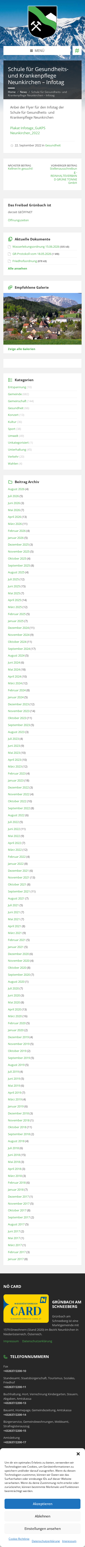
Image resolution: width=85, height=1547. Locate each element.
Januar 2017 (16, 1259)
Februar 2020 (17, 1023)
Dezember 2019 (18, 1037)
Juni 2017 (14, 1231)
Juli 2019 (13, 1072)
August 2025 (16, 572)
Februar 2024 (17, 690)
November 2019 (18, 1044)
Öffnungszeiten (18, 220)
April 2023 (14, 760)
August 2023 (16, 732)
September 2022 (19, 808)
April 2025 (14, 600)
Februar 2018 (17, 1182)
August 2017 (16, 1224)
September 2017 (19, 1217)
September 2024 (19, 649)
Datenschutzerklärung (46, 1541)
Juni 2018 (14, 1155)
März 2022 (15, 850)
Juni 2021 (14, 912)
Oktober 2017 (17, 1210)
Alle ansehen (17, 268)
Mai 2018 (14, 1162)
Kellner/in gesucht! (20, 168)
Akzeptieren (42, 1503)
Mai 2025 (14, 593)
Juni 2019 (14, 1079)
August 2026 (16, 489)
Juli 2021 (13, 905)
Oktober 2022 (17, 801)
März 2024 (15, 683)
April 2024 (14, 676)
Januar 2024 (16, 697)
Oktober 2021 (17, 884)
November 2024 (18, 635)
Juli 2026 (13, 496)
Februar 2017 (17, 1252)
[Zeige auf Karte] (77, 50)
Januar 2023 (16, 780)
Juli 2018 (13, 1148)
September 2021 (19, 891)
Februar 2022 (17, 857)
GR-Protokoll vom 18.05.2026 (31, 254)
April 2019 (14, 1093)
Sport (11, 429)
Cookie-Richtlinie (19, 1539)
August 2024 (16, 655)
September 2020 (19, 975)
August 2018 (16, 1141)
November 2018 (18, 1120)
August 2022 (16, 815)
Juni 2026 (14, 503)
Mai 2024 (14, 669)
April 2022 (14, 843)
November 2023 (18, 711)
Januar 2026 (16, 538)
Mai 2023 (14, 753)
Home (12, 92)
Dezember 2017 (18, 1196)
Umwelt (13, 436)
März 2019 (15, 1099)
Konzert (13, 415)
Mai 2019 (14, 1086)
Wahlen (13, 463)
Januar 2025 (16, 621)
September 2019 (19, 1058)
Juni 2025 (14, 586)
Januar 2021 (16, 947)
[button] (78, 1454)
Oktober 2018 (17, 1127)
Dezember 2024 (18, 628)
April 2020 (14, 1009)
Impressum (69, 1541)
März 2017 (15, 1245)
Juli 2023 (13, 739)
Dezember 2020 (18, 954)
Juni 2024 (14, 662)
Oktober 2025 (17, 558)
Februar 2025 (17, 614)
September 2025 (19, 565)
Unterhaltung (17, 449)
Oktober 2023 (17, 718)
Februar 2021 (17, 940)
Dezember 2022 (18, 787)
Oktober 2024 (17, 642)
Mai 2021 (14, 919)
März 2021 (15, 933)
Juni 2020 (14, 995)
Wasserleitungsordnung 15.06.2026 (35, 246)
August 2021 (16, 898)
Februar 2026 (17, 531)
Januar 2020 (16, 1030)
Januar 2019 (16, 1106)
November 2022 (18, 794)
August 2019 (16, 1065)
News (23, 92)
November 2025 (18, 551)
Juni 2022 (14, 829)
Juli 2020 (13, 988)
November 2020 (18, 961)
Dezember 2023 (18, 704)
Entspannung (17, 387)
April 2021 (14, 926)
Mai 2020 (14, 1002)
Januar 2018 (16, 1189)
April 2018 (14, 1169)
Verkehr (13, 456)
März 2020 (15, 1016)
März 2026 (15, 524)
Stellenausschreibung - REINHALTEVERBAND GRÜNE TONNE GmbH (63, 175)
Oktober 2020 (17, 968)
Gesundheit (53, 145)
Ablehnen (42, 1516)
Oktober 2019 (17, 1051)
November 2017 (18, 1203)
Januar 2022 (16, 864)
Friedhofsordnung (24, 261)
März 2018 (15, 1176)
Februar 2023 (17, 773)
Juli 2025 (13, 579)
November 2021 (18, 877)
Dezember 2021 (18, 871)
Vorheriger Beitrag (64, 165)
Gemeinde (15, 394)
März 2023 (15, 766)
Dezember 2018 (18, 1113)
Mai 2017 (14, 1238)
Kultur (12, 422)
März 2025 (15, 607)
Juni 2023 (14, 746)
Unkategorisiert (18, 442)
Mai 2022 (14, 836)
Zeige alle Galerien (21, 349)
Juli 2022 (13, 822)
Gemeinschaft (17, 401)
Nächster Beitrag (19, 165)
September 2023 (19, 725)
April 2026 (14, 517)
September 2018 (19, 1134)
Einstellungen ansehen (42, 1528)
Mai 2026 (14, 510)
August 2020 (16, 982)
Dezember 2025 (18, 544)
